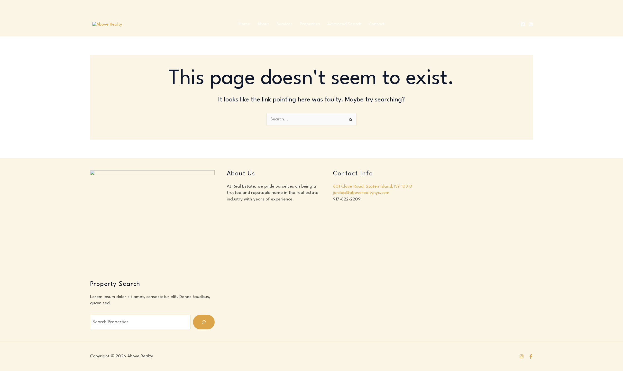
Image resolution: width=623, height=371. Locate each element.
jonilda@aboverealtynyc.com (361, 193)
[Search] (204, 322)
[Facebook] (523, 24)
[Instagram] (531, 24)
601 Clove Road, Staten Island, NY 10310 (372, 186)
